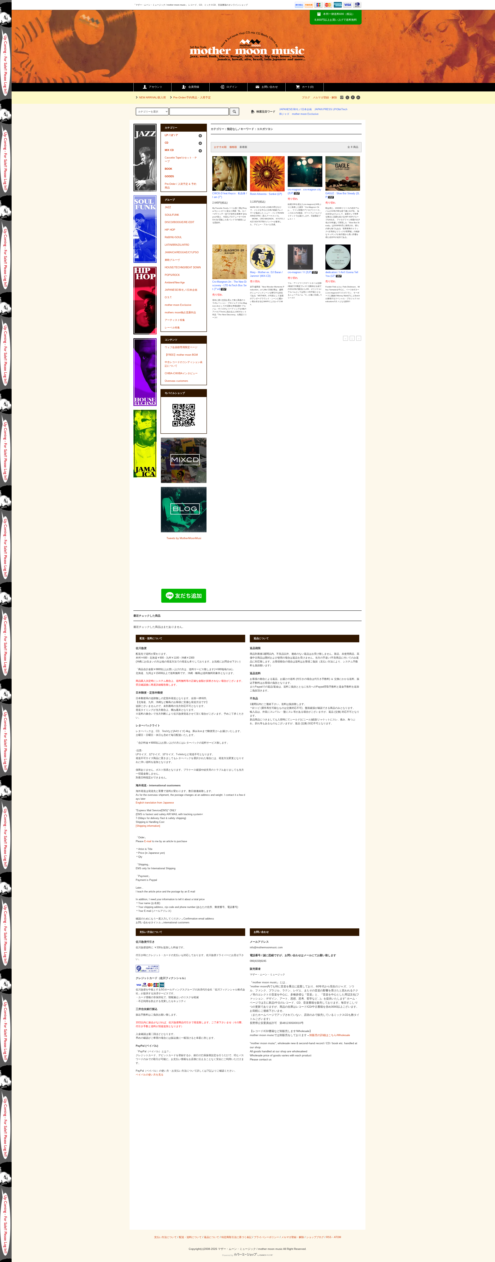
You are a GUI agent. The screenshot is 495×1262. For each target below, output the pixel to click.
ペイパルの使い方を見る (149, 1074)
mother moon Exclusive (305, 114)
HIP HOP (170, 229)
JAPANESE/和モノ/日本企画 (295, 109)
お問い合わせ (270, 86)
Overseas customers (176, 381)
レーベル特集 (172, 327)
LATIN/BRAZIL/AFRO (177, 245)
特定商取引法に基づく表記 (236, 1237)
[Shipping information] (148, 826)
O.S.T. (168, 297)
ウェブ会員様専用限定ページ (181, 347)
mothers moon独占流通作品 (180, 312)
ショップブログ (315, 1237)
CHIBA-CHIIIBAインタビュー (181, 373)
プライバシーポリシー (266, 1237)
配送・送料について (190, 1237)
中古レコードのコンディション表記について (183, 364)
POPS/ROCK (172, 275)
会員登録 (193, 86)
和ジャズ (284, 114)
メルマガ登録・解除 (325, 97)
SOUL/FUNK (172, 215)
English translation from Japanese (155, 802)
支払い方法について (165, 1237)
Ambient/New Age (175, 282)
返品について (211, 1237)
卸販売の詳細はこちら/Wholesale (329, 1035)
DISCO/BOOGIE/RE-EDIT (179, 222)
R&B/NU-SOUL (173, 237)
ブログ (306, 97)
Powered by (227, 1255)
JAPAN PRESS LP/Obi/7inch (330, 109)
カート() (308, 86)
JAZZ (168, 207)
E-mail (147, 841)
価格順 (233, 147)
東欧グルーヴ (172, 260)
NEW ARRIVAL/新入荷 (152, 97)
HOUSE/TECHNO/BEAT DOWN (183, 267)
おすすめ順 (220, 147)
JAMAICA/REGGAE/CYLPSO (182, 252)
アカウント (155, 86)
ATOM (337, 1237)
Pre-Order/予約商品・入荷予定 (192, 97)
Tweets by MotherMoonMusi (183, 538)
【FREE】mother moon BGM (181, 355)
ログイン (231, 86)
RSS (328, 1237)
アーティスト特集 (175, 320)
